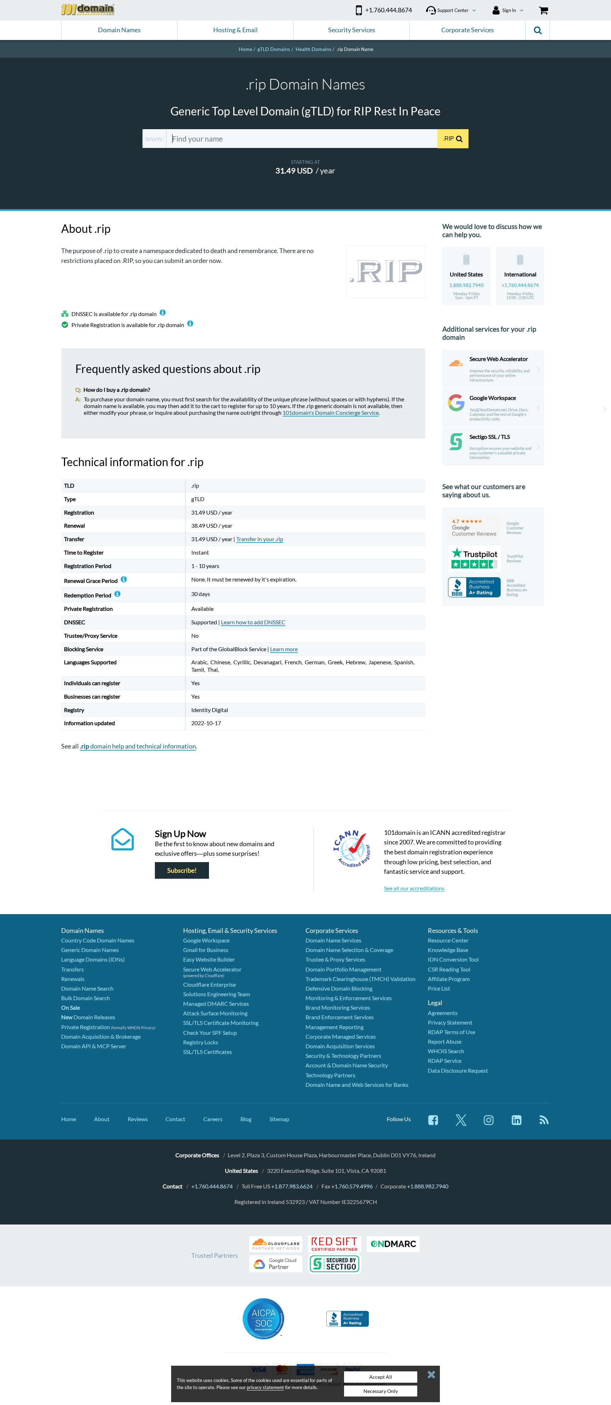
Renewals (73, 978)
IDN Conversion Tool (453, 959)
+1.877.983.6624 (292, 1186)
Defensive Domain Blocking (339, 988)
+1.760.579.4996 (352, 1186)
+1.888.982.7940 (427, 1186)
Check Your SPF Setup (210, 1032)
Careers (212, 1119)
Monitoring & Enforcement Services (349, 997)
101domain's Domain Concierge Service (331, 412)
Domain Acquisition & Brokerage (101, 1036)
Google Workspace (206, 940)
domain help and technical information (138, 746)
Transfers (72, 969)
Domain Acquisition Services (340, 1046)
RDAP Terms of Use (451, 1031)
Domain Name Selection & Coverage (349, 949)
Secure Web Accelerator (212, 969)
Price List (439, 988)
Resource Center (448, 940)
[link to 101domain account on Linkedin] (516, 1123)
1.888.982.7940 (466, 285)
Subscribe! (182, 870)
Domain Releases (88, 1017)
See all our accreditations (414, 888)
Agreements (443, 1012)
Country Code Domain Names (97, 940)
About (102, 1119)
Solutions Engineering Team (216, 994)
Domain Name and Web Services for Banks (357, 1084)
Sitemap (279, 1119)
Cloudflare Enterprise (209, 984)
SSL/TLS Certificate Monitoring (220, 1022)
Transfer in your (259, 538)
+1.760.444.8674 (520, 285)
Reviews (138, 1119)
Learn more (284, 649)
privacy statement (265, 1387)
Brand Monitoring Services (338, 1007)
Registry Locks (200, 1042)
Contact (175, 1119)
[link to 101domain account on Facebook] (433, 1123)
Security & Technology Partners (343, 1055)
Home (68, 1119)
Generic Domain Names (90, 949)
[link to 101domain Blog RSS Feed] (544, 1123)
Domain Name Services (333, 940)
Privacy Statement (450, 1022)
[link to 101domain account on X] (461, 1123)
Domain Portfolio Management (344, 969)
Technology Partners (330, 1075)
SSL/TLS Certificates (207, 1051)
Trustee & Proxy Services (335, 959)
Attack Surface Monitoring (215, 1013)
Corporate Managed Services (341, 1036)
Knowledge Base (448, 949)
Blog (245, 1119)
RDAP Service (444, 1060)
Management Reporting (334, 1026)
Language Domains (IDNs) (93, 959)
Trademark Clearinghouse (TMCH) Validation (360, 978)
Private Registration (85, 1026)
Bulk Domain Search (85, 997)
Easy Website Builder (209, 959)
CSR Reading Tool (449, 969)
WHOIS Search (446, 1051)
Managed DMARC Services (216, 1003)
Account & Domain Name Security (347, 1065)
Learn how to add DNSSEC (253, 622)
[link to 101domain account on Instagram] (488, 1123)
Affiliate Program (449, 978)
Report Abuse (444, 1041)
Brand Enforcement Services (340, 1017)
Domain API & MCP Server (93, 1046)
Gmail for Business (205, 949)
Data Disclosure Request (458, 1070)
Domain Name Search (87, 988)
